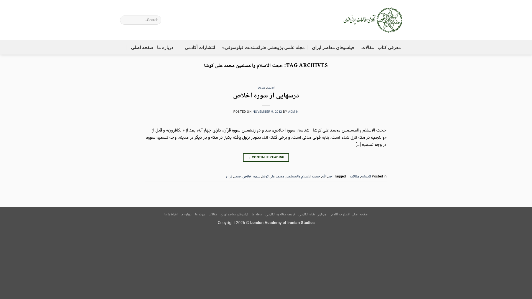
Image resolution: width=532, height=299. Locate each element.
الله (324, 176)
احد (330, 176)
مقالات (367, 47)
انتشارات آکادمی (200, 47)
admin (293, 112)
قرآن (229, 176)
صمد (237, 176)
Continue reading (266, 157)
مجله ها (257, 215)
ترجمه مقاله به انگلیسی (280, 215)
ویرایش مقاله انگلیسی (312, 215)
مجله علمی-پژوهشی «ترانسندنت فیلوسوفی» (263, 47)
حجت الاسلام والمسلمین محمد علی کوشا (291, 176)
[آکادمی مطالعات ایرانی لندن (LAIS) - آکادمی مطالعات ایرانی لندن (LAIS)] (373, 20)
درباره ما (165, 47)
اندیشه (271, 88)
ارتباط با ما (171, 215)
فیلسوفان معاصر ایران (333, 47)
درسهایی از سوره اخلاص (266, 96)
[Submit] (114, 20)
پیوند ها (200, 215)
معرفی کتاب (389, 47)
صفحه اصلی (142, 47)
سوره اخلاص (251, 176)
